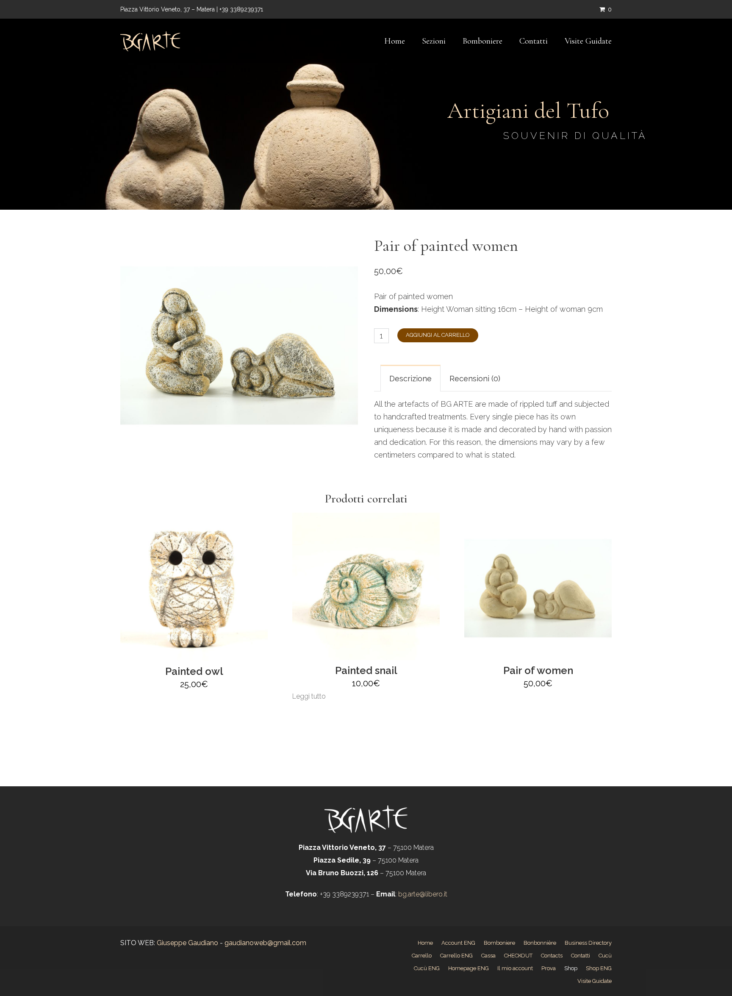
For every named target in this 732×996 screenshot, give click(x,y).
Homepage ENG (468, 968)
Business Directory (588, 943)
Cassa (488, 955)
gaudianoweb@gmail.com (265, 943)
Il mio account (515, 968)
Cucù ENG (427, 968)
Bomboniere (482, 41)
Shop (570, 968)
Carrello (422, 955)
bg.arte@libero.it (421, 894)
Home (394, 41)
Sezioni (434, 41)
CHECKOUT (518, 955)
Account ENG (458, 943)
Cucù (605, 955)
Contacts (552, 955)
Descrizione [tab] (410, 378)
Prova (548, 968)
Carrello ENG (456, 955)
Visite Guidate (588, 41)
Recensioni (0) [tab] (474, 378)
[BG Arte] (150, 41)
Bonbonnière (540, 943)
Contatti (533, 41)
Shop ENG (599, 968)
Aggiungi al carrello (438, 335)
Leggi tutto (309, 696)
